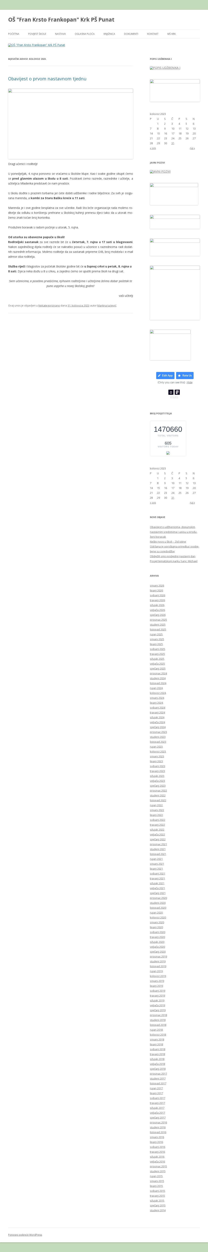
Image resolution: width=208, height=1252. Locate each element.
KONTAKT (152, 34)
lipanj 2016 (156, 1142)
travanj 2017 (157, 1103)
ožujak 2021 (157, 883)
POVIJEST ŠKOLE (37, 34)
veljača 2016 (157, 1161)
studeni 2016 (158, 1127)
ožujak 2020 (157, 942)
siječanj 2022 (158, 839)
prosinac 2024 (158, 673)
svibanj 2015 (157, 1191)
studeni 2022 (158, 795)
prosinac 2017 (158, 1073)
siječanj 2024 (158, 727)
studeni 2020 (158, 903)
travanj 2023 (157, 771)
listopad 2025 (158, 629)
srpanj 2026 (157, 585)
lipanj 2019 (156, 986)
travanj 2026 (157, 600)
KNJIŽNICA (109, 34)
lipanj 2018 (156, 1044)
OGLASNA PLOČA (85, 34)
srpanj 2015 (157, 1181)
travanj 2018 (157, 1054)
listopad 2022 (158, 800)
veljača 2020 (157, 947)
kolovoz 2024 (158, 693)
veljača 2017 (157, 1113)
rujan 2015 (156, 1176)
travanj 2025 (157, 654)
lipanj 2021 (156, 868)
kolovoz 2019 (158, 976)
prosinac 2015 (158, 1166)
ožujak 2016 (157, 1156)
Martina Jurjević (106, 305)
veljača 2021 (157, 888)
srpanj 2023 (157, 756)
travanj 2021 (157, 878)
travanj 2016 (157, 1152)
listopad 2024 (158, 683)
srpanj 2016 (157, 1137)
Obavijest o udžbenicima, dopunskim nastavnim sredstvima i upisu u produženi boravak (173, 532)
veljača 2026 (157, 610)
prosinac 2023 (158, 732)
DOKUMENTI (131, 34)
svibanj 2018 (157, 1049)
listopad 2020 (158, 908)
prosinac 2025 (158, 620)
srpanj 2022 (157, 810)
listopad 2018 (158, 1025)
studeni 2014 (158, 1210)
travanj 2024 (157, 712)
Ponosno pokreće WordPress (25, 1235)
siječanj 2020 (158, 951)
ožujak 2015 (157, 1200)
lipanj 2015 (156, 1186)
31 (172, 143)
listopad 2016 (158, 1132)
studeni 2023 (158, 737)
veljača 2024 (157, 722)
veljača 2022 (157, 834)
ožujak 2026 (157, 605)
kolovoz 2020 (158, 917)
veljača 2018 (157, 1064)
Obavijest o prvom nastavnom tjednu (47, 78)
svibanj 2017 (157, 1098)
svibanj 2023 (157, 766)
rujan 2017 (156, 1088)
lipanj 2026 (156, 590)
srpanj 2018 (157, 1039)
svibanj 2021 (157, 873)
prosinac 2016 (158, 1122)
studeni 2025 (158, 624)
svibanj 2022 (157, 820)
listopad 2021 (158, 854)
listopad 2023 (158, 742)
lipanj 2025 (156, 644)
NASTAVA (60, 34)
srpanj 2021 (157, 864)
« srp (153, 148)
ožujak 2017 (157, 1108)
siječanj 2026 (158, 615)
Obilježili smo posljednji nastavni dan (172, 556)
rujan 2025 (156, 634)
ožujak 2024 (157, 717)
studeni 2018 (158, 1020)
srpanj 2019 (157, 981)
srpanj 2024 (157, 698)
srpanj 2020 (157, 922)
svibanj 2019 (157, 990)
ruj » (192, 148)
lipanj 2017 (156, 1093)
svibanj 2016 (157, 1147)
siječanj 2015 (158, 1205)
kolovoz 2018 (158, 1034)
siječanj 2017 (158, 1117)
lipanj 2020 (156, 927)
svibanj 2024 (157, 707)
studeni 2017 (158, 1078)
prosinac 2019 (158, 956)
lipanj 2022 (156, 815)
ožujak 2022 (157, 829)
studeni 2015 (158, 1171)
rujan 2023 (156, 746)
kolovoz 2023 (158, 751)
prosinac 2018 (158, 1015)
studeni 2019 (158, 961)
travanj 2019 (157, 995)
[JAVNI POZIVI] (160, 171)
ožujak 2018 (157, 1059)
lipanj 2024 (156, 703)
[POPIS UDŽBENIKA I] (165, 68)
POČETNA (13, 34)
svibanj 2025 (157, 649)
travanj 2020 (157, 937)
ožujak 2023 (157, 776)
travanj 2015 (157, 1195)
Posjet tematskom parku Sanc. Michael (173, 561)
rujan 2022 (156, 805)
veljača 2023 (157, 781)
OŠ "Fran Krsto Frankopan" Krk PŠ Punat (61, 19)
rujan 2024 (156, 688)
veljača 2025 (157, 663)
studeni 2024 (158, 678)
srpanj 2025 (157, 639)
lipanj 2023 (156, 761)
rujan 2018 (156, 1030)
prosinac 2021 (158, 844)
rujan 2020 (156, 912)
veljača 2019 (157, 1005)
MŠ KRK (171, 34)
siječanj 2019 (158, 1010)
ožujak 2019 (157, 1000)
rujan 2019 (156, 971)
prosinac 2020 (158, 898)
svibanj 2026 (157, 595)
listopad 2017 (158, 1083)
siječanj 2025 (158, 668)
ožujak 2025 (157, 659)
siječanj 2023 (158, 785)
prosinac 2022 (158, 790)
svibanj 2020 (157, 932)
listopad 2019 (158, 966)
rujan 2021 (156, 859)
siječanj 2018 (158, 1069)
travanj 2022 (157, 825)
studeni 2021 (158, 849)
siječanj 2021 (158, 893)
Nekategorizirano (49, 305)
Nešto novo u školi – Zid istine (168, 541)
